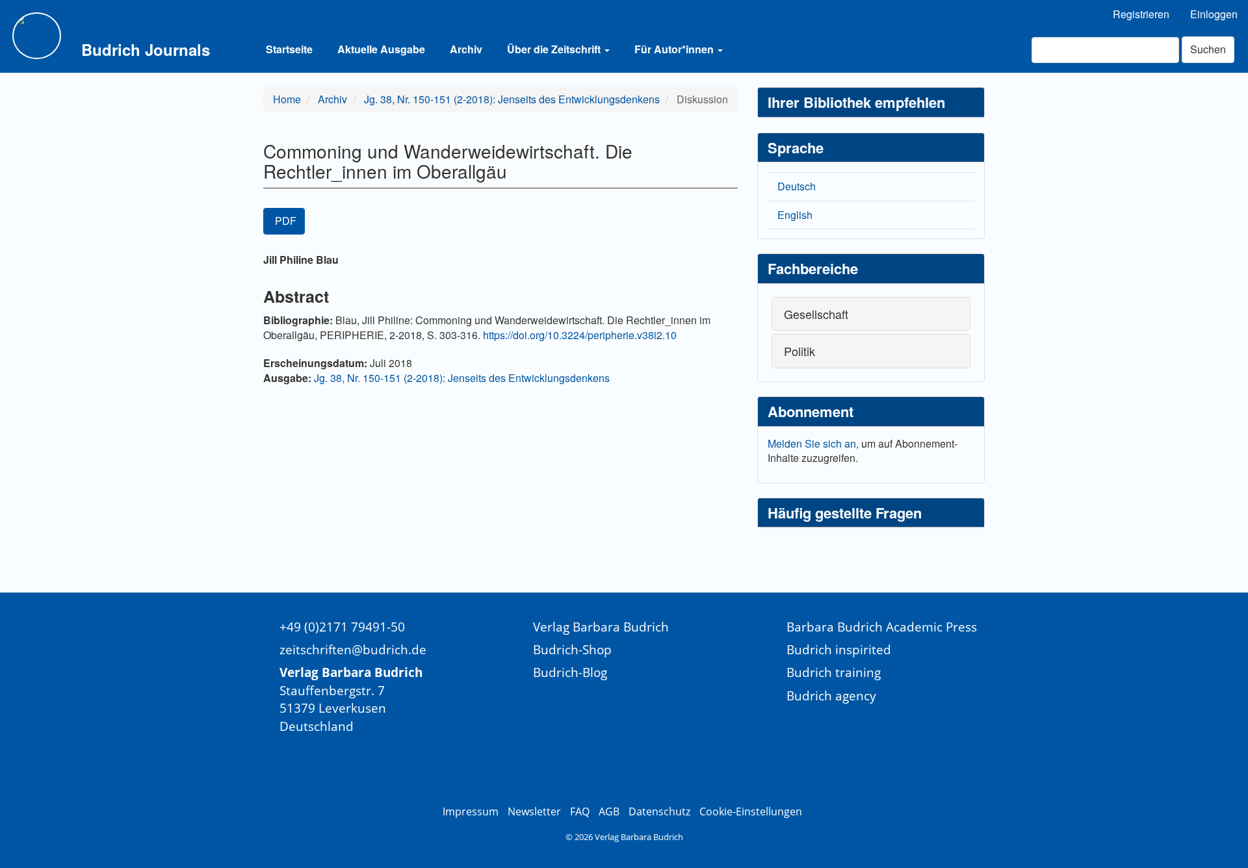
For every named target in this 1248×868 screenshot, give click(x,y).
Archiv (466, 49)
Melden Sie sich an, (814, 443)
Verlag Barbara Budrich (601, 626)
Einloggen (1214, 13)
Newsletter (534, 811)
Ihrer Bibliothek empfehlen (856, 102)
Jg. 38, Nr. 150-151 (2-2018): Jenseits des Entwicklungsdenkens (512, 99)
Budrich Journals (145, 49)
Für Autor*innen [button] (675, 49)
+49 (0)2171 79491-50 (342, 626)
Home (287, 99)
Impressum (471, 811)
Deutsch (796, 186)
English (794, 214)
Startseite (289, 49)
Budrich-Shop (572, 649)
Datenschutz (659, 811)
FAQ (580, 811)
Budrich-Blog (570, 672)
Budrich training (833, 672)
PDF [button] (285, 220)
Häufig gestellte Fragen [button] (845, 512)
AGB (609, 811)
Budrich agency (831, 695)
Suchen (1208, 49)
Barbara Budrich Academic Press (881, 626)
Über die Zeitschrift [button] (555, 49)
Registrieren (1141, 13)
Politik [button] (799, 350)
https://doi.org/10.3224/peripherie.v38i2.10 (580, 334)
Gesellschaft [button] (816, 313)
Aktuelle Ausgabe (381, 49)
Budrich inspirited (838, 649)
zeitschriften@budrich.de (353, 649)
